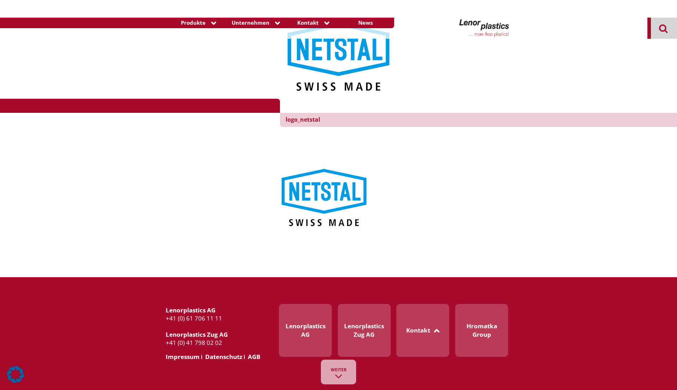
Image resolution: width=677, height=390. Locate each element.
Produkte (193, 22)
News (365, 22)
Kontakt (308, 22)
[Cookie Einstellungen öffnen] (15, 381)
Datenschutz (223, 357)
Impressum (183, 357)
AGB (254, 357)
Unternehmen (250, 22)
